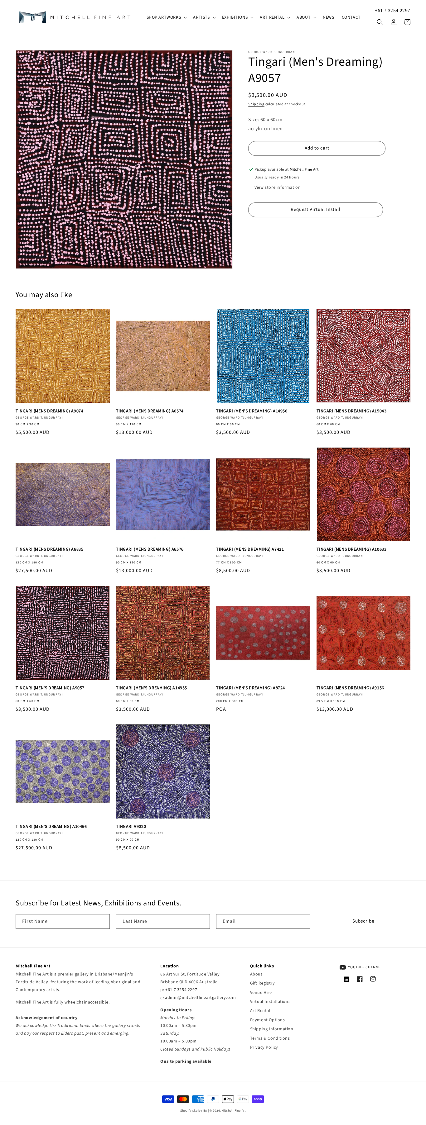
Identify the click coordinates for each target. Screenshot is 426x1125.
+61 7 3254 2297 (392, 10)
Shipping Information (271, 1029)
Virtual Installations (270, 1002)
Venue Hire (261, 993)
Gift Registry (262, 983)
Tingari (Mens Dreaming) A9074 (49, 411)
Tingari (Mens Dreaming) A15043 (352, 411)
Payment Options (267, 1020)
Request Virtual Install (316, 209)
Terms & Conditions (270, 1038)
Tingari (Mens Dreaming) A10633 (352, 549)
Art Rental (260, 1011)
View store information (277, 187)
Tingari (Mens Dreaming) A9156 (350, 688)
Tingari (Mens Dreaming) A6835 (49, 549)
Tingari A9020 (131, 826)
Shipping (256, 104)
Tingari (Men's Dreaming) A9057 (50, 688)
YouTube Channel (365, 967)
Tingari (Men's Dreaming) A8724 (250, 688)
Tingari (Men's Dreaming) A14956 (252, 411)
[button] (166, 17)
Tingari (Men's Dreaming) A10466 (51, 826)
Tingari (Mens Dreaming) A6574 (150, 411)
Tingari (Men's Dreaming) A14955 (151, 688)
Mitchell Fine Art (234, 1110)
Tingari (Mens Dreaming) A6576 (150, 549)
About (256, 974)
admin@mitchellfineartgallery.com (200, 998)
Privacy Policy (264, 1047)
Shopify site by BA (193, 1110)
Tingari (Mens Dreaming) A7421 (250, 549)
